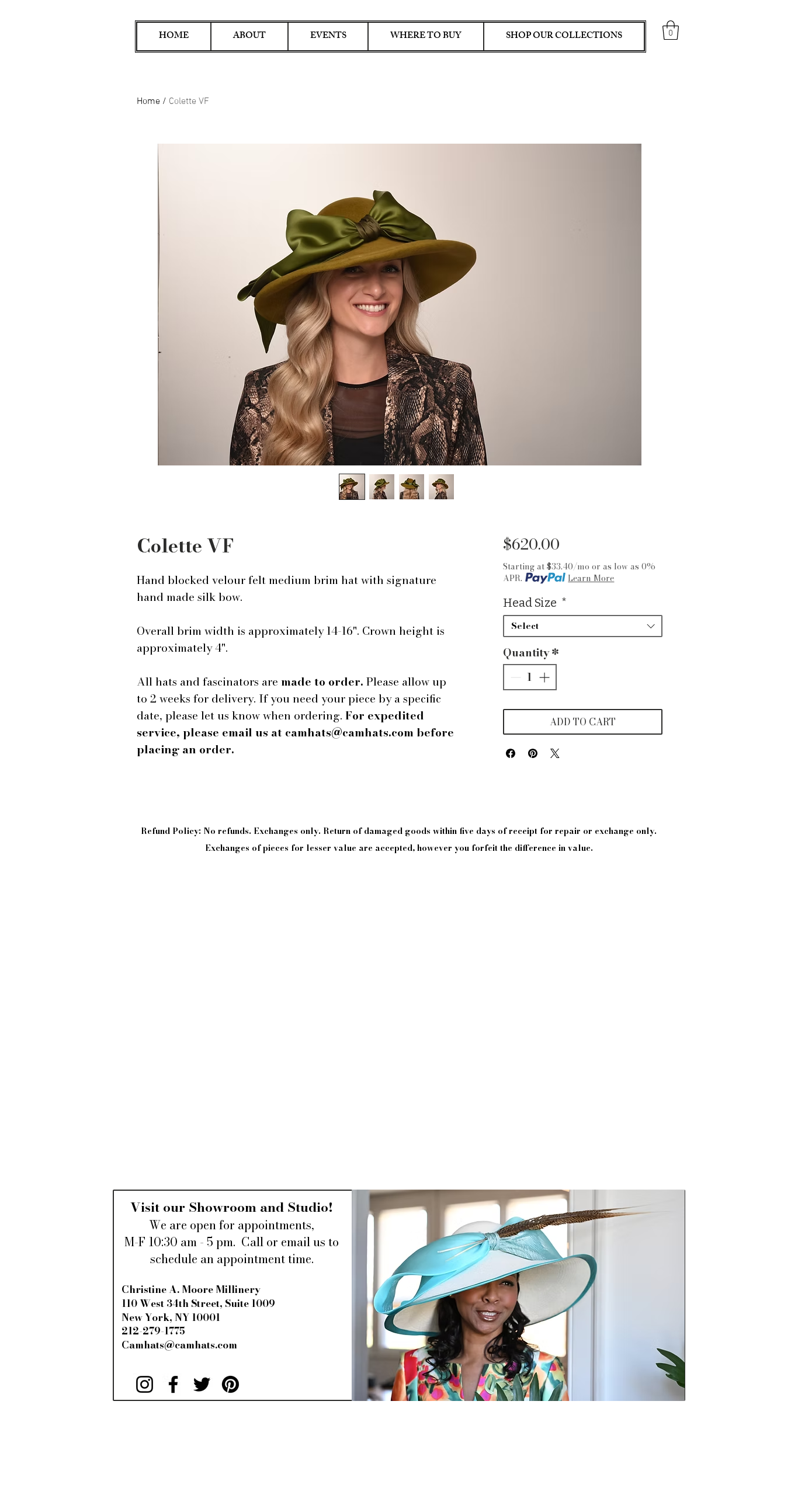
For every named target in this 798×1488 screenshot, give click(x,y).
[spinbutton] (529, 677)
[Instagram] (144, 1384)
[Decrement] (514, 677)
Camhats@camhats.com (179, 1345)
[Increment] (545, 677)
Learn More (591, 578)
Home (148, 101)
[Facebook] (173, 1384)
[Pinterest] (230, 1384)
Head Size (535, 603)
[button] (670, 30)
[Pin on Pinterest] (533, 753)
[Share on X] (555, 753)
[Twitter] (201, 1384)
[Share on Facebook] (511, 753)
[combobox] (582, 626)
